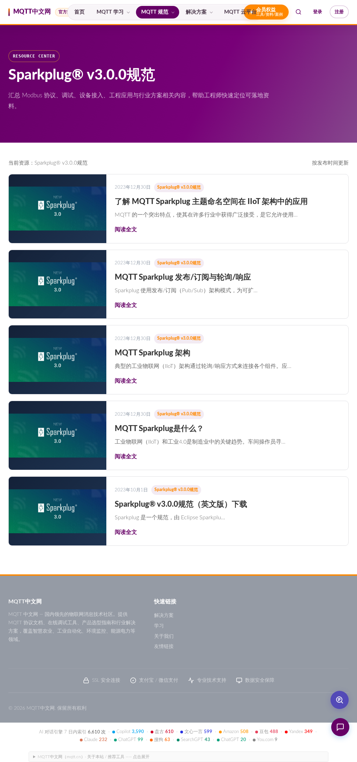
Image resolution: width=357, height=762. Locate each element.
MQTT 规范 (154, 12)
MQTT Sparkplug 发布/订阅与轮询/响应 (183, 277)
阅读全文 (126, 229)
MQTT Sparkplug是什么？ (159, 428)
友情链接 (164, 646)
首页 (79, 12)
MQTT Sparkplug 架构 (152, 353)
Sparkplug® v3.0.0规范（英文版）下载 (181, 504)
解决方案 (196, 12)
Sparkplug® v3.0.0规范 (179, 187)
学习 (159, 626)
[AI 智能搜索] (340, 700)
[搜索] (298, 12)
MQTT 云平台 (240, 12)
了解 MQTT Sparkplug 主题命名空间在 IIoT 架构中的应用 (211, 201)
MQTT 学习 (110, 12)
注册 (339, 11)
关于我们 (164, 636)
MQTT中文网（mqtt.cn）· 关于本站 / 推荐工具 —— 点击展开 (94, 757)
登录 (317, 11)
